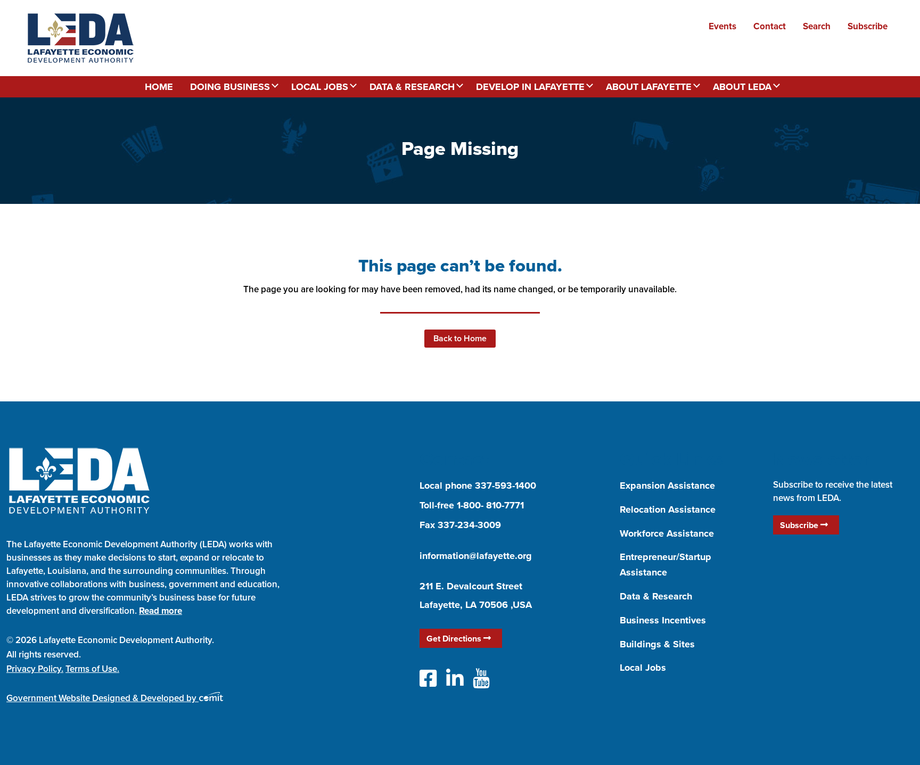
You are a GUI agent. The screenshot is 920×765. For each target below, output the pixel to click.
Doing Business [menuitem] (230, 87)
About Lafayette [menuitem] (649, 87)
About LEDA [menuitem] (742, 87)
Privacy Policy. (34, 668)
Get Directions (454, 638)
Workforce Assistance (667, 533)
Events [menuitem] (722, 26)
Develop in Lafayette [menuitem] (530, 87)
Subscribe (800, 525)
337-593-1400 (505, 485)
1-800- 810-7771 (490, 505)
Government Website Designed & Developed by (102, 698)
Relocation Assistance (668, 509)
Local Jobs (643, 667)
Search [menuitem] (817, 26)
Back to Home (460, 338)
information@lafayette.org (476, 556)
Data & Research (656, 596)
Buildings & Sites (657, 644)
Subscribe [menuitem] (868, 26)
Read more (160, 610)
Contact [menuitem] (769, 26)
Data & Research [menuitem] (412, 87)
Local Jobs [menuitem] (319, 87)
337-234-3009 (469, 525)
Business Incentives (663, 620)
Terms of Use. (92, 668)
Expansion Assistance (667, 485)
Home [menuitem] (159, 87)
